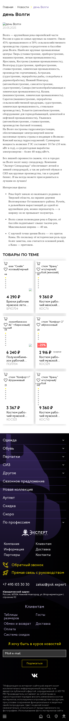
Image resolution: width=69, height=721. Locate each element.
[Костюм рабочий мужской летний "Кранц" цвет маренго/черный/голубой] (51, 387)
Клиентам (44, 544)
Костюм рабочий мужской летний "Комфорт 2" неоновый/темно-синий (50, 358)
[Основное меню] (5, 716)
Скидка (9, 505)
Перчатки (11, 456)
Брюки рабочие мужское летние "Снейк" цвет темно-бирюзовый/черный (17, 303)
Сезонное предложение (24, 481)
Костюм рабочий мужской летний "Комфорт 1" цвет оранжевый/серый (16, 414)
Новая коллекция (18, 489)
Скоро (8, 514)
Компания (11, 544)
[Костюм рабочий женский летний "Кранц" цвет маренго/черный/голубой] (51, 276)
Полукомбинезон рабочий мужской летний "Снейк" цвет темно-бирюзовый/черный (18, 358)
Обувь (8, 448)
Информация (14, 549)
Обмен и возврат (17, 623)
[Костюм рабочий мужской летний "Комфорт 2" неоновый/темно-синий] (51, 332)
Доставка (43, 549)
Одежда (10, 440)
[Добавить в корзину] (6, 263)
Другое (9, 473)
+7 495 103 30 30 (16, 584)
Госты (40, 614)
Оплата (10, 629)
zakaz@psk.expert (51, 584)
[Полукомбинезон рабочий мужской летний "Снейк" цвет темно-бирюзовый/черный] (18, 332)
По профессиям (16, 522)
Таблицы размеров (11, 616)
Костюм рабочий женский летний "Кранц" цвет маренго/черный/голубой (51, 303)
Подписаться (35, 663)
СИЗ (6, 464)
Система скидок (17, 634)
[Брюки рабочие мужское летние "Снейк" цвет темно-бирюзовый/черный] (18, 276)
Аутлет (9, 497)
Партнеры (12, 555)
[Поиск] (48, 716)
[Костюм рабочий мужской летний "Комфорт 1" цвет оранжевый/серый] (18, 387)
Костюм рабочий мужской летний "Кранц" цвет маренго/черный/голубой (51, 414)
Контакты (43, 555)
